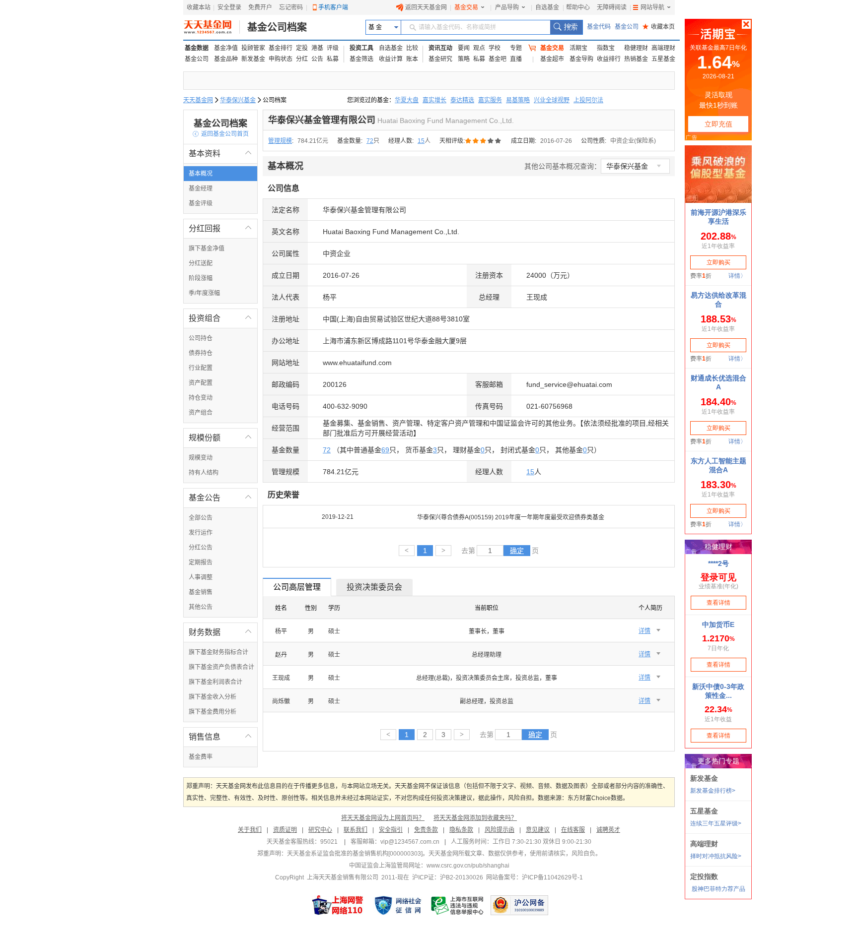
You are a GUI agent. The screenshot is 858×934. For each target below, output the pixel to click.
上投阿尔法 (588, 100)
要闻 (464, 48)
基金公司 (627, 26)
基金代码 (599, 26)
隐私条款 (461, 829)
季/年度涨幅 (204, 293)
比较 (412, 48)
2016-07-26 (556, 140)
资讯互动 (440, 48)
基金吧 (497, 59)
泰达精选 (462, 100)
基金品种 (226, 59)
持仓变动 (201, 397)
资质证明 (285, 829)
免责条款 (426, 829)
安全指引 (391, 829)
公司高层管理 (297, 587)
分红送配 (201, 263)
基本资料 (220, 153)
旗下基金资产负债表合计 (221, 667)
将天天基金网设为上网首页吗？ (383, 817)
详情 (644, 630)
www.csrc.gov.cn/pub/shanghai (468, 865)
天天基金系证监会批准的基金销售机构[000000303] (355, 853)
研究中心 (320, 829)
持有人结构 (203, 472)
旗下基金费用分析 (212, 711)
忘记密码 (291, 7)
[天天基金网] (211, 27)
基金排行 (280, 48)
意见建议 (538, 829)
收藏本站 (199, 7)
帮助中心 (578, 7)
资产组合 (201, 412)
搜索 (566, 27)
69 (385, 450)
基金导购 (581, 59)
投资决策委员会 (374, 587)
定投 (302, 48)
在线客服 (573, 829)
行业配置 (201, 368)
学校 (494, 48)
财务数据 (220, 632)
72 (369, 140)
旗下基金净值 (206, 248)
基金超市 (552, 59)
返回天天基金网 (426, 7)
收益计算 (391, 59)
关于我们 (250, 829)
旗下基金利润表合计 (215, 682)
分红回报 (220, 228)
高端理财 (663, 48)
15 (421, 140)
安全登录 (229, 7)
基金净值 (226, 48)
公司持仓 (201, 338)
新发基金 (253, 59)
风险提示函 (499, 829)
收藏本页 (659, 26)
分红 (302, 59)
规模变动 (201, 457)
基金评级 (201, 203)
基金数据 (197, 48)
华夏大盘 (407, 100)
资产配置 (201, 382)
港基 (317, 48)
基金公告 (220, 498)
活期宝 (578, 48)
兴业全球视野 (552, 100)
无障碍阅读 (612, 7)
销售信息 (220, 737)
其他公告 (201, 607)
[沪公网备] (519, 905)
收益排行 (609, 59)
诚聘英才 (608, 829)
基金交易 (466, 7)
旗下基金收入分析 (212, 696)
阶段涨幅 (201, 278)
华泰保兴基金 (238, 100)
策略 (464, 59)
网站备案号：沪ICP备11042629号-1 (534, 877)
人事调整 (201, 577)
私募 (333, 59)
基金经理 (201, 188)
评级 (333, 48)
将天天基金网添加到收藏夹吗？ (475, 817)
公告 (317, 59)
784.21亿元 (312, 140)
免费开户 (260, 7)
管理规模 (280, 140)
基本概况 (201, 173)
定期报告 (201, 562)
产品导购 (507, 7)
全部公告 (201, 517)
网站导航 (652, 7)
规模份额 (220, 438)
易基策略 (518, 100)
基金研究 (440, 59)
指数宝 (606, 48)
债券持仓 (201, 353)
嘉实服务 (490, 100)
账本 (412, 59)
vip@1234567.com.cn (409, 841)
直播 (516, 59)
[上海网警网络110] (337, 905)
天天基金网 (198, 100)
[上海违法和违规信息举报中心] (457, 905)
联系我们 (355, 829)
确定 (517, 551)
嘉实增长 (434, 100)
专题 (516, 48)
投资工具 (361, 48)
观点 (479, 48)
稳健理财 (636, 48)
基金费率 (201, 756)
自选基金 (547, 7)
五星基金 (663, 59)
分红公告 (201, 547)
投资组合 (220, 318)
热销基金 (636, 59)
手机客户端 (333, 7)
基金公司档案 (277, 27)
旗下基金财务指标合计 (218, 652)
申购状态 (280, 59)
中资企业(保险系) (633, 140)
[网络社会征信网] (397, 905)
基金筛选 (361, 59)
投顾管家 (253, 48)
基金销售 (201, 592)
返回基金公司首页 (221, 133)
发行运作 (201, 532)
